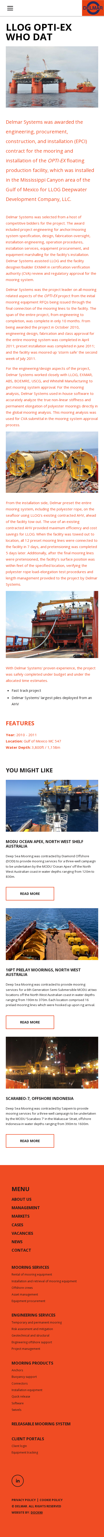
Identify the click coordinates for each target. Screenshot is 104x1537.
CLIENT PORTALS (28, 1439)
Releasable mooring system (41, 1424)
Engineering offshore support (32, 1342)
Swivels (16, 1410)
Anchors (17, 1370)
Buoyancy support (24, 1377)
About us (21, 1200)
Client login (19, 1446)
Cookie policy (51, 1500)
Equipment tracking (25, 1453)
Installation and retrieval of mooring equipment (44, 1281)
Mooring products (32, 1363)
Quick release (21, 1397)
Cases (17, 1225)
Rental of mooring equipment (32, 1274)
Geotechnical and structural (30, 1336)
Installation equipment (27, 1390)
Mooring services (30, 1268)
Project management (26, 1349)
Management (26, 1208)
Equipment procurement (28, 1301)
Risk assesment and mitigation (32, 1329)
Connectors (20, 1384)
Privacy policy (24, 1500)
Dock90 (37, 1512)
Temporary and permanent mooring (37, 1322)
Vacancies (22, 1234)
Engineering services (33, 1315)
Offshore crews (22, 1288)
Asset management (25, 1295)
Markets (21, 1217)
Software (18, 1403)
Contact (21, 1251)
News (17, 1242)
